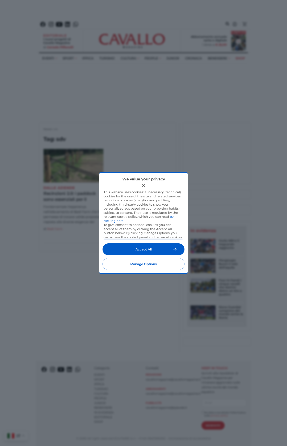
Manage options (143, 264)
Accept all (144, 249)
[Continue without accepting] (143, 185)
